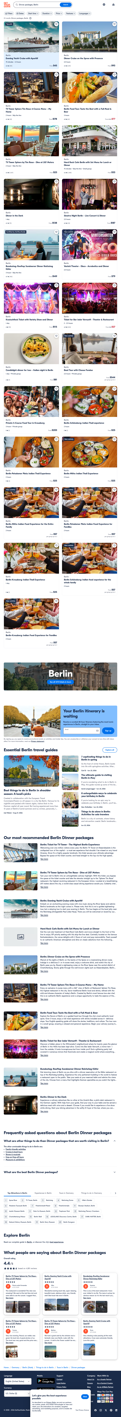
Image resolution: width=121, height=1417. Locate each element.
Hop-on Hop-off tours (15, 1157)
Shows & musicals (13, 1154)
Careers (90, 1383)
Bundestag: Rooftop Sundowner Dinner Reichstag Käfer (96, 1277)
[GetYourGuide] (7, 4)
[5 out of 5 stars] (22, 1282)
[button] (31, 45)
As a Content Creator (105, 1383)
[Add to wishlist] (56, 24)
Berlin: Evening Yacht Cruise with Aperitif (58, 1277)
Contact (59, 1379)
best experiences (56, 1242)
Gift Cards (91, 1395)
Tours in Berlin (62, 1367)
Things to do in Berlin (45, 1367)
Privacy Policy (61, 1387)
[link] (31, 45)
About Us (90, 1379)
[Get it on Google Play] (46, 1381)
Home (6, 1367)
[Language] (104, 4)
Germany (15, 1367)
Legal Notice (61, 1383)
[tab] (17, 1193)
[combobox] (36, 4)
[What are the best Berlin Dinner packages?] (114, 1172)
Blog (89, 1387)
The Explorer (90, 1399)
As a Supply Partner (104, 1379)
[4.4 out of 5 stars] (11, 1268)
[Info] (30, 18)
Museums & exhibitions (15, 1160)
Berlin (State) (27, 1367)
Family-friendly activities (16, 1149)
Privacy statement (37, 741)
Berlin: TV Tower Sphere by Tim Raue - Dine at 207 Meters (21, 1277)
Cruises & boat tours (14, 1152)
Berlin (29, 1242)
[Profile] (113, 5)
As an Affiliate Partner (105, 1387)
